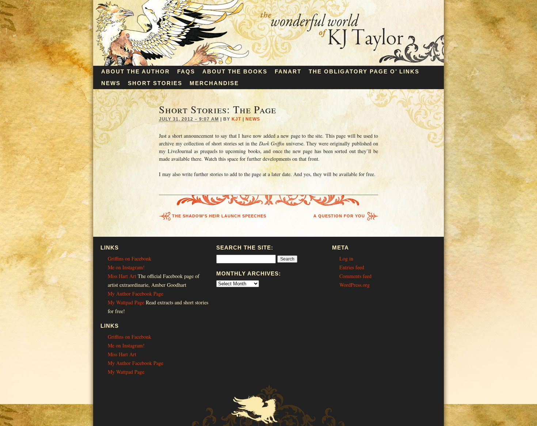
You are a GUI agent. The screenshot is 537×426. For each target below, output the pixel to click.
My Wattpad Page (126, 302)
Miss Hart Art (122, 276)
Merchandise (214, 83)
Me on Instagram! (126, 267)
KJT (236, 119)
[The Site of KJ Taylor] (268, 63)
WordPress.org (354, 284)
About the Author (135, 71)
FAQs (186, 71)
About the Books (234, 71)
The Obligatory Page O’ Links (364, 71)
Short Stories (155, 83)
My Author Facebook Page (135, 293)
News (111, 83)
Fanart (288, 71)
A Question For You (339, 216)
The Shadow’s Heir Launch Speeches (219, 216)
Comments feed (355, 276)
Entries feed (351, 267)
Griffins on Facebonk (129, 258)
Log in (346, 258)
